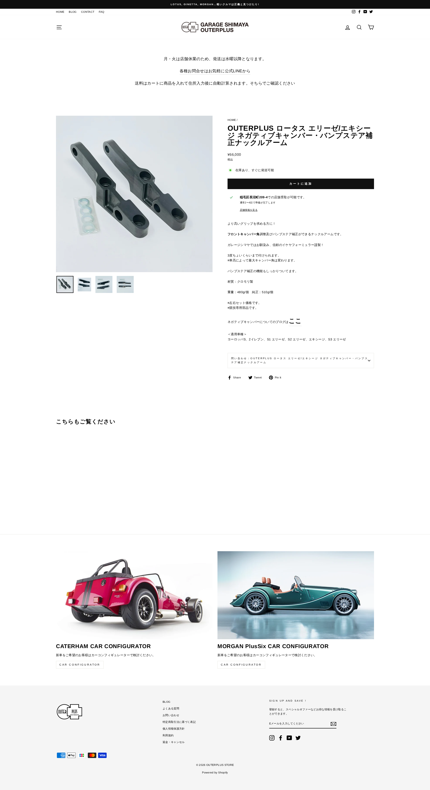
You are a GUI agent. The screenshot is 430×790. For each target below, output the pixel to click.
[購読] (333, 724)
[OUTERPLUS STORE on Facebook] (280, 738)
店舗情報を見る (249, 210)
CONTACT (87, 11)
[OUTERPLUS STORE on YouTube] (289, 738)
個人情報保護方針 (174, 728)
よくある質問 (171, 708)
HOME (60, 11)
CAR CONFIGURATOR (79, 664)
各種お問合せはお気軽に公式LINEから (215, 71)
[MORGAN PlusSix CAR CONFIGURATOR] (295, 595)
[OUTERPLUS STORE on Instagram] (272, 738)
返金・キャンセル (174, 742)
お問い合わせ (171, 715)
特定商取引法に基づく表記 (179, 722)
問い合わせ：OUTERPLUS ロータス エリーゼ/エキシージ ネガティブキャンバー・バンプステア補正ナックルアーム (299, 360)
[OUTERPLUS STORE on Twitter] (298, 738)
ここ (295, 320)
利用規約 (168, 735)
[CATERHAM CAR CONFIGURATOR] (134, 595)
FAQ (101, 11)
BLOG (72, 11)
